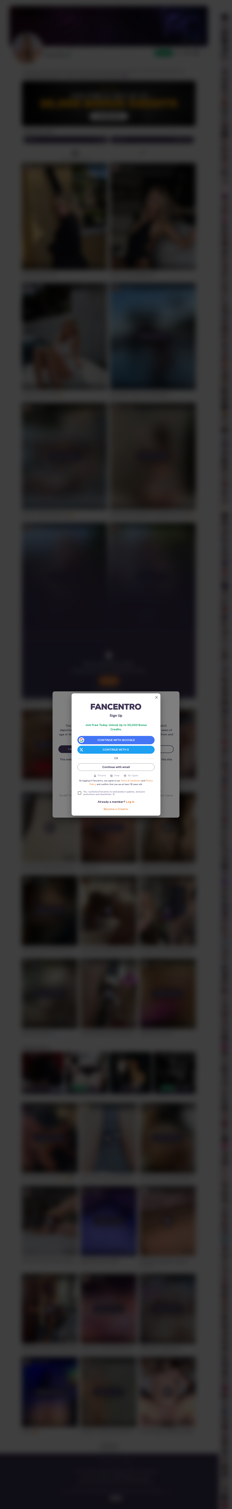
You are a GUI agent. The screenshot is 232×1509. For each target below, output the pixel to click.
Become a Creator (116, 809)
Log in (130, 801)
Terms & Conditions (131, 781)
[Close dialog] (156, 697)
